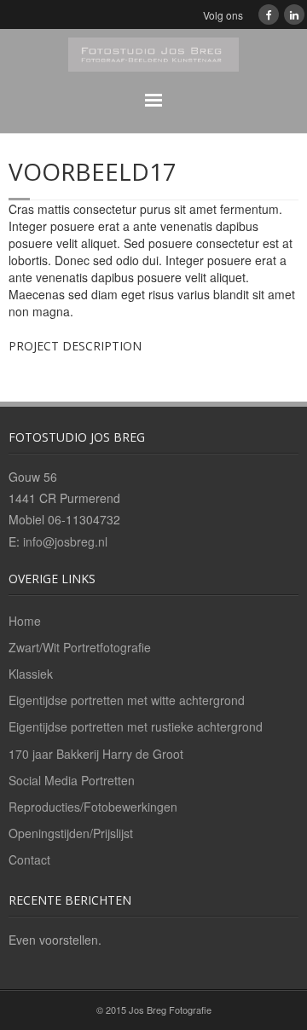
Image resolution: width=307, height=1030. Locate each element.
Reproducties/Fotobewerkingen (93, 806)
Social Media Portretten (72, 780)
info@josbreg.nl (65, 541)
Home (25, 620)
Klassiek (31, 673)
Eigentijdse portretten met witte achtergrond (127, 700)
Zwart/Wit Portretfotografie (80, 647)
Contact (29, 859)
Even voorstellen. (55, 939)
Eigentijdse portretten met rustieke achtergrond (136, 726)
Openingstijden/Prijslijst (71, 833)
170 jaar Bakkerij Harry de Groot (96, 753)
